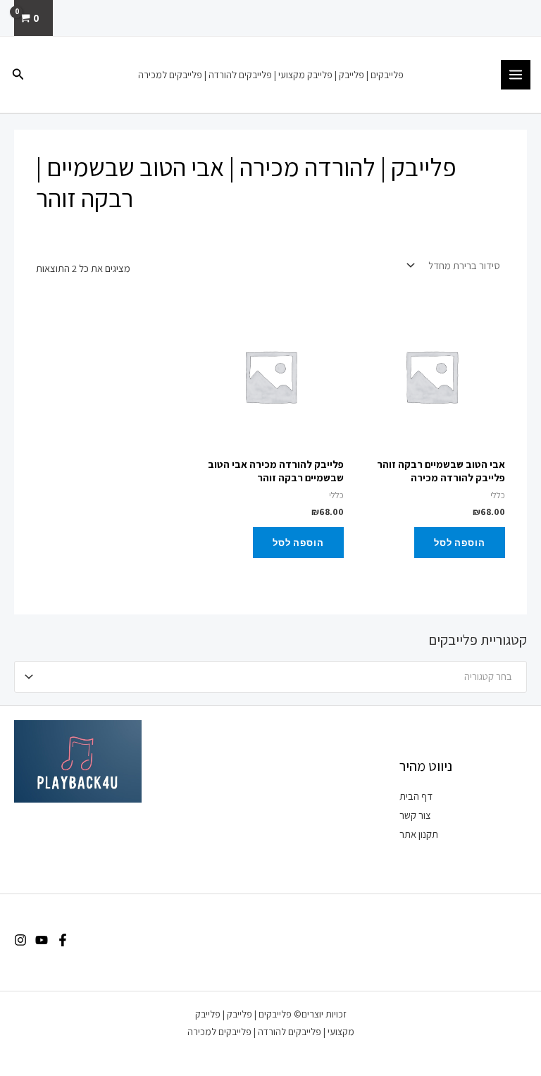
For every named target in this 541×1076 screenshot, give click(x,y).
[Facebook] (62, 940)
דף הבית (416, 796)
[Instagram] (20, 940)
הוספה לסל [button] (459, 542)
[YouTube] (41, 940)
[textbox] (276, 676)
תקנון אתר (418, 834)
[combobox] (270, 677)
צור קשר (415, 815)
